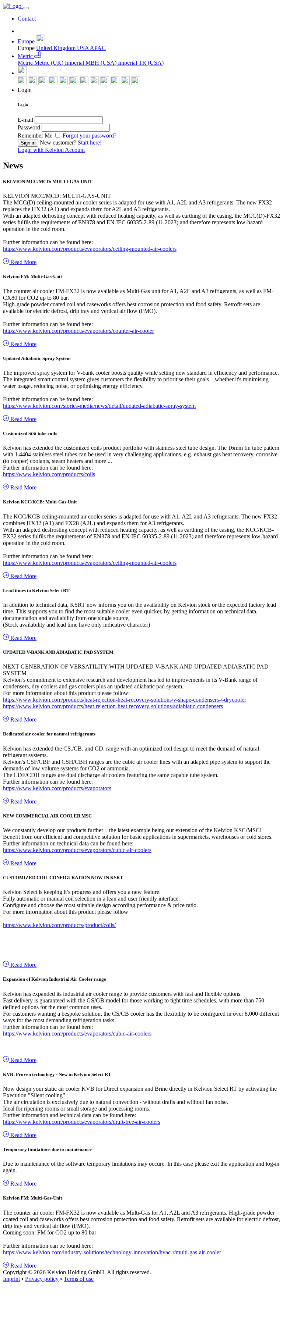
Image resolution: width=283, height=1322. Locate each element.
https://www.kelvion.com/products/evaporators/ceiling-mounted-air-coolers (90, 249)
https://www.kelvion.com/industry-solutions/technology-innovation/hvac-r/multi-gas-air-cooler (112, 1252)
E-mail (25, 120)
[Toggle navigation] (26, 8)
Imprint (11, 1279)
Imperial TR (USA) (141, 63)
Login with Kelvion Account (51, 150)
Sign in (28, 143)
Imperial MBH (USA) (91, 63)
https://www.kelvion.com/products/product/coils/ (59, 925)
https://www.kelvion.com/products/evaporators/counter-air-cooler (78, 331)
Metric (26, 63)
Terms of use (79, 1279)
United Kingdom (56, 48)
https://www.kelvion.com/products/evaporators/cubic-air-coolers (77, 850)
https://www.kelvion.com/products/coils (49, 474)
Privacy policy (42, 1279)
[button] (31, 41)
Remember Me (36, 135)
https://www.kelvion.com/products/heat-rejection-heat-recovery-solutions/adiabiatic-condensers (113, 706)
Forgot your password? (89, 135)
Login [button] (25, 90)
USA (83, 48)
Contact (27, 18)
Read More (22, 262)
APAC (98, 48)
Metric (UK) (49, 63)
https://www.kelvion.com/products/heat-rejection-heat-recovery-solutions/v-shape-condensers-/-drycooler (124, 699)
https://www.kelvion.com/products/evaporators (57, 788)
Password (29, 127)
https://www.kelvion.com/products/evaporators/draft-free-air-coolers (81, 1122)
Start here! (90, 142)
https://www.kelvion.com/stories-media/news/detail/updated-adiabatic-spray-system (99, 406)
